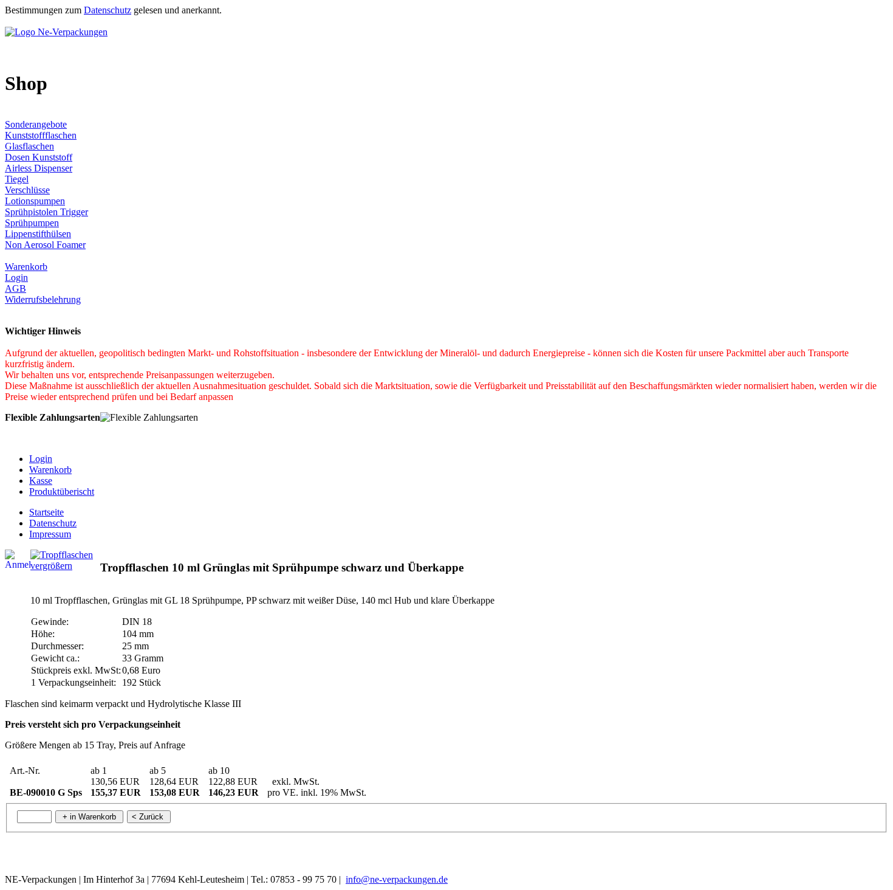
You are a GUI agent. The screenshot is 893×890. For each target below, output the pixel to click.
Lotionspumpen (35, 201)
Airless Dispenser (38, 168)
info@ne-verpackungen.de (397, 879)
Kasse (40, 480)
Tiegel (17, 179)
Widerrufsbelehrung (43, 299)
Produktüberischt (61, 491)
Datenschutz (107, 10)
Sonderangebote (36, 124)
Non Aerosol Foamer (45, 245)
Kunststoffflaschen (41, 135)
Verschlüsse (27, 190)
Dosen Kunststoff (38, 157)
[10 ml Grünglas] (61, 555)
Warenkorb (26, 266)
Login (16, 277)
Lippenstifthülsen (38, 234)
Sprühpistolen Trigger (46, 212)
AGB (15, 288)
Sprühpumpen (32, 223)
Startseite (46, 512)
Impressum (50, 534)
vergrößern (51, 566)
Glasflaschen (29, 146)
